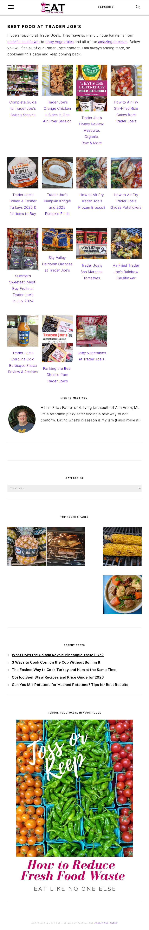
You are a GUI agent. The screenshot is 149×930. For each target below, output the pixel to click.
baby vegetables (59, 42)
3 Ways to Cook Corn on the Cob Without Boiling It (56, 662)
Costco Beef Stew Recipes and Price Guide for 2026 (58, 677)
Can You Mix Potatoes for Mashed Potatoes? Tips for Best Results (70, 685)
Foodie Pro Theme (106, 923)
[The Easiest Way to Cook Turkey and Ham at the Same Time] (66, 547)
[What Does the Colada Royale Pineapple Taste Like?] (26, 547)
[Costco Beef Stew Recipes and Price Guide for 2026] (122, 595)
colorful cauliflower (23, 42)
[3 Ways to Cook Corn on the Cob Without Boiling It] (122, 547)
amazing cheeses (113, 42)
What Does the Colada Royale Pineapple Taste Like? (58, 655)
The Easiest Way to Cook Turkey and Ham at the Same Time (64, 670)
